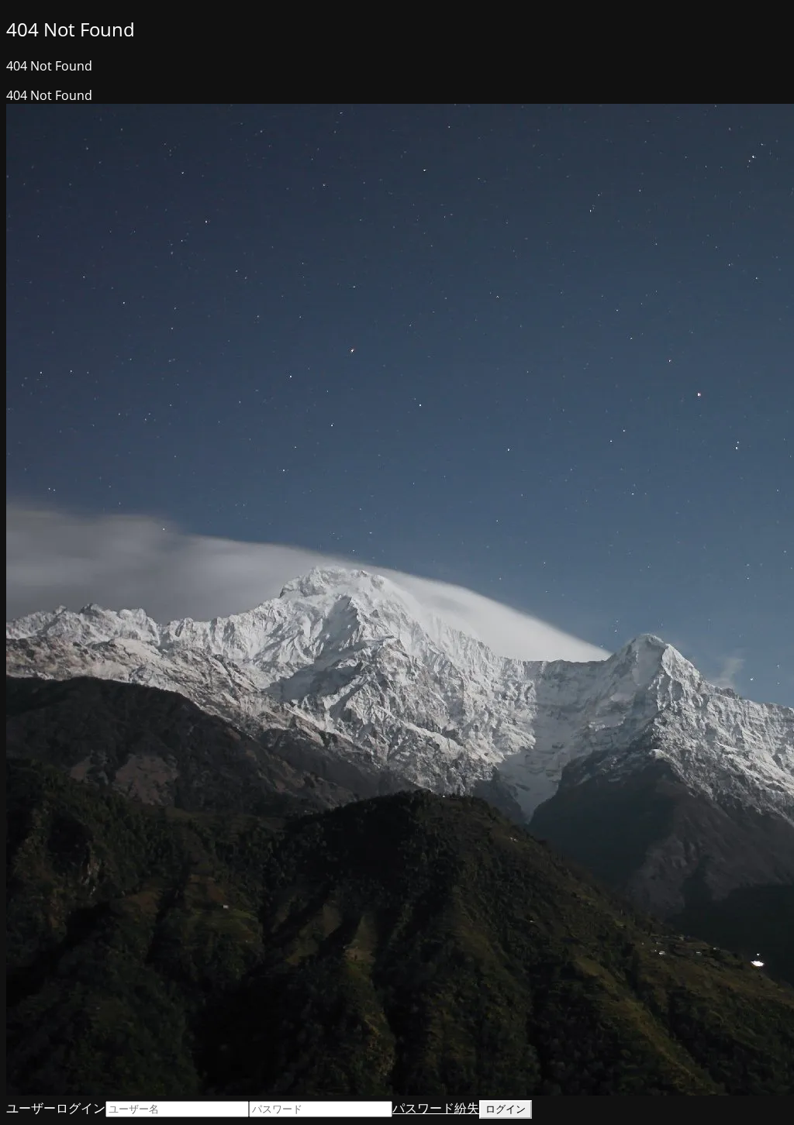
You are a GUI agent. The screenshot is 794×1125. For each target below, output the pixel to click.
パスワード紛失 (435, 1107)
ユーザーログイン (55, 1107)
